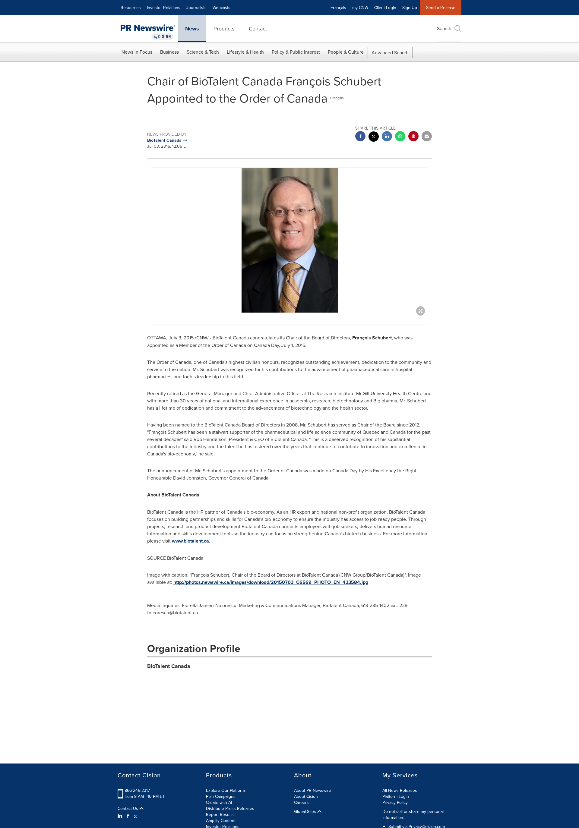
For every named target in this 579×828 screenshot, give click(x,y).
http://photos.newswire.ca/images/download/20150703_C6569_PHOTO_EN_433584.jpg (270, 582)
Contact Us (128, 808)
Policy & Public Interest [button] (296, 52)
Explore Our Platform (225, 790)
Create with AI (219, 802)
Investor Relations (163, 8)
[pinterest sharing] (413, 137)
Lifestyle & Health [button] (245, 52)
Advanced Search (390, 52)
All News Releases (399, 790)
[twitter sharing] (374, 137)
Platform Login (395, 796)
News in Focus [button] (137, 52)
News (192, 29)
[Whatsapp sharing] (400, 137)
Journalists (196, 8)
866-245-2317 (137, 790)
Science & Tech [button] (203, 52)
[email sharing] (427, 137)
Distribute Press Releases (230, 808)
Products (224, 28)
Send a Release (440, 8)
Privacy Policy (395, 802)
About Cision (306, 796)
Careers (301, 802)
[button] (289, 240)
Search (444, 28)
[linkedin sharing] (387, 137)
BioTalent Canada (168, 666)
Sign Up (409, 8)
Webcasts (221, 8)
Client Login (385, 8)
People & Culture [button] (346, 52)
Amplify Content (221, 820)
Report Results (220, 814)
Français (338, 8)
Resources (131, 8)
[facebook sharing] (360, 137)
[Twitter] (135, 816)
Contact (258, 28)
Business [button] (169, 52)
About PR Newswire (312, 790)
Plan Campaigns (221, 796)
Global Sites (305, 811)
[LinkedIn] (121, 816)
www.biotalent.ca (190, 540)
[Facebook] (128, 816)
